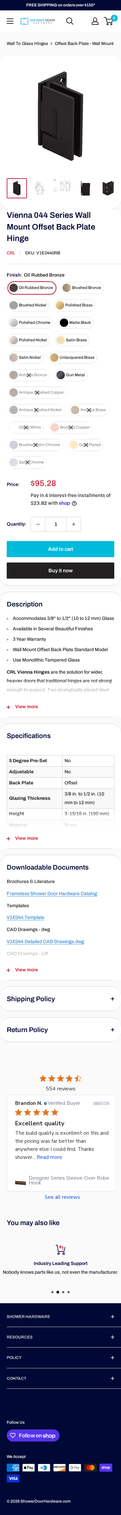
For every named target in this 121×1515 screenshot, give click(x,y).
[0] (109, 21)
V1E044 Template (25, 917)
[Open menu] (10, 21)
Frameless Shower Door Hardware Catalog (52, 893)
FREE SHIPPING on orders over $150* (60, 5)
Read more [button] (49, 1157)
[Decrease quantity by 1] (38, 524)
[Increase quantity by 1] (74, 524)
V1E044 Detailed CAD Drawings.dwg (45, 941)
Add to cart (60, 549)
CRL (11, 253)
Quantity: (17, 524)
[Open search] (70, 21)
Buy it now (60, 570)
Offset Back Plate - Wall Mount (84, 43)
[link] (62, 1180)
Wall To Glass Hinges (27, 43)
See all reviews (62, 1197)
